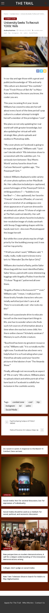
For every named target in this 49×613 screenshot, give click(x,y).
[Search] (45, 3)
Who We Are (27, 602)
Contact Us (40, 602)
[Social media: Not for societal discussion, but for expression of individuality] (24, 477)
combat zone (38, 30)
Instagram (15, 33)
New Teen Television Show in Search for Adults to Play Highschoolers (24, 577)
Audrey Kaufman (9, 30)
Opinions (7, 495)
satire (26, 33)
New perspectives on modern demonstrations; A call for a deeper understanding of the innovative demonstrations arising (24, 556)
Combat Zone (10, 18)
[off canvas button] (2, 3)
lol (21, 33)
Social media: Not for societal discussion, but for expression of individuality (24, 501)
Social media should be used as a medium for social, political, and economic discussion (22, 513)
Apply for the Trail (12, 602)
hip (9, 33)
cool (5, 33)
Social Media (33, 33)
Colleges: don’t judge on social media (19, 568)
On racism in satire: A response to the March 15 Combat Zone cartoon (23, 450)
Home (6, 14)
